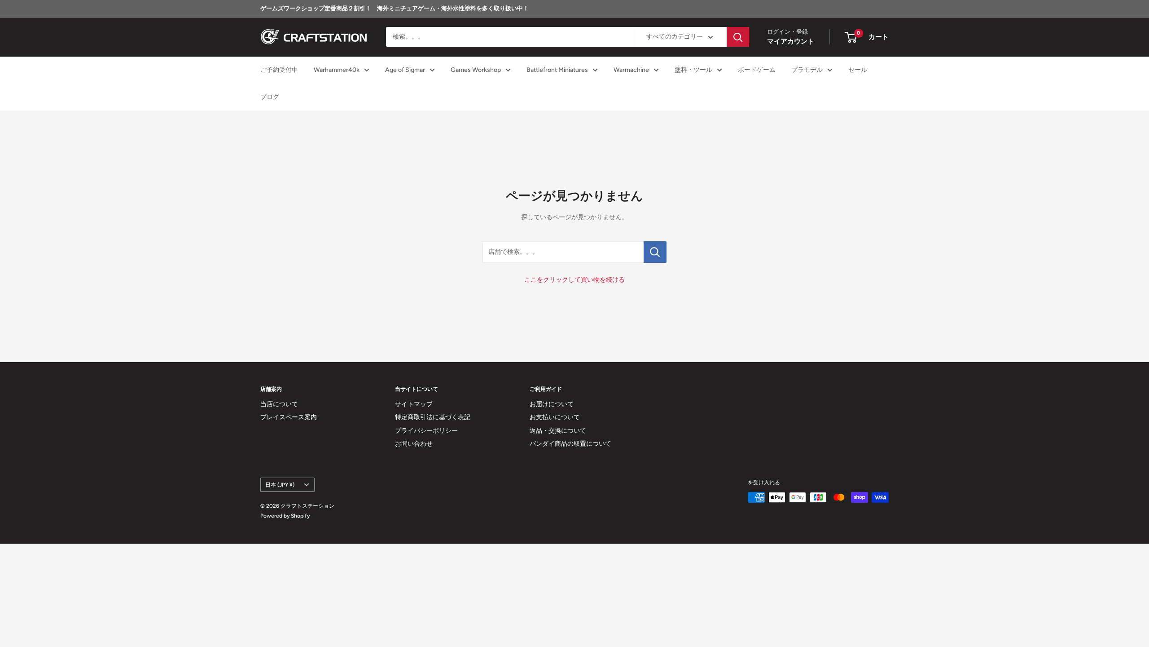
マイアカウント (790, 41)
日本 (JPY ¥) (279, 485)
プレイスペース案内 (288, 417)
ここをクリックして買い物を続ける (574, 280)
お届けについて (552, 404)
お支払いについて (555, 417)
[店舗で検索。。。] (655, 252)
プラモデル (807, 70)
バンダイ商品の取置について (570, 444)
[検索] (738, 37)
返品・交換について (558, 430)
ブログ (269, 97)
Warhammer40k (337, 70)
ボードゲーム (757, 70)
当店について (279, 404)
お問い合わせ (414, 444)
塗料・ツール (693, 70)
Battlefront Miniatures (557, 70)
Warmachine (631, 70)
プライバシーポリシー (426, 430)
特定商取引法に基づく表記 (432, 417)
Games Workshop (476, 70)
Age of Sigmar (405, 70)
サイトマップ (414, 404)
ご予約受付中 (279, 70)
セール (857, 70)
